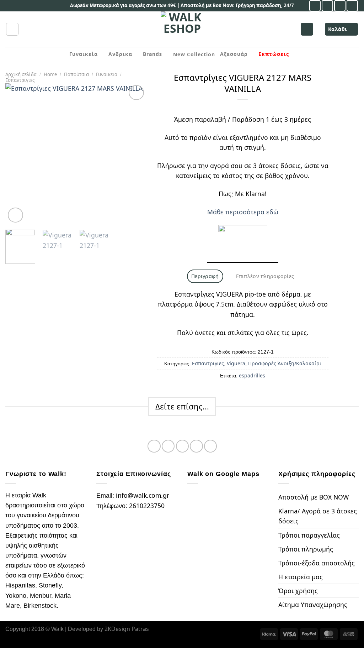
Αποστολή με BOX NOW (313, 497)
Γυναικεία (83, 54)
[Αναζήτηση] (12, 29)
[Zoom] (15, 215)
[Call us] (352, 5)
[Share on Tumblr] (210, 446)
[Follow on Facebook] (315, 5)
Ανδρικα (120, 54)
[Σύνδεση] (307, 29)
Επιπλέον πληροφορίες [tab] (265, 276)
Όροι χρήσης (298, 590)
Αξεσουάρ (234, 54)
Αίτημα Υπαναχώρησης (312, 604)
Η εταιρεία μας (300, 577)
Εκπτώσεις (273, 54)
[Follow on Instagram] (327, 5)
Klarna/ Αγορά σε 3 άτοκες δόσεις (317, 516)
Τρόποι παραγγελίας (309, 535)
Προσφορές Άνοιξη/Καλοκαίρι (284, 363)
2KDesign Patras (127, 629)
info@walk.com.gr (142, 495)
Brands (152, 54)
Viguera (236, 363)
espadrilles (252, 375)
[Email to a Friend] (182, 446)
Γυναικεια (106, 74)
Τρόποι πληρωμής (305, 549)
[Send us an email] (340, 5)
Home (50, 74)
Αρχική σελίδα (21, 74)
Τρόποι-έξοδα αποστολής (316, 563)
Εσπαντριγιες (19, 80)
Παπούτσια (76, 74)
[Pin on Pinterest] (196, 446)
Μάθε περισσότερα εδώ (242, 212)
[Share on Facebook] (154, 446)
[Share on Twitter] (168, 446)
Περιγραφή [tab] (205, 276)
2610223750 (147, 505)
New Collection (194, 54)
